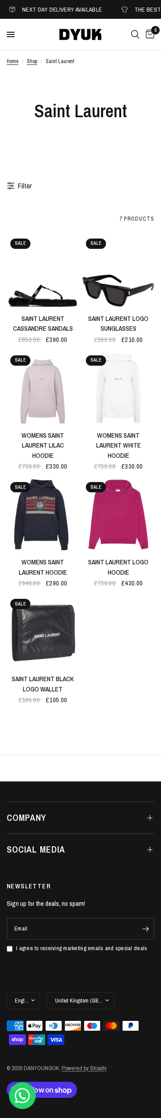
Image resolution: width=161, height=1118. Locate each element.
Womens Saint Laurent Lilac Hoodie (42, 445)
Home (12, 61)
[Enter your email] (145, 928)
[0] (148, 34)
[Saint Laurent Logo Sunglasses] (118, 271)
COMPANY (27, 817)
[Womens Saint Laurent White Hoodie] (118, 388)
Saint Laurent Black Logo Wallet (43, 684)
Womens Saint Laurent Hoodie (43, 567)
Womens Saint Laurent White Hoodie (118, 445)
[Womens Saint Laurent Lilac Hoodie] (43, 388)
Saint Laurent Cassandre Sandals (43, 323)
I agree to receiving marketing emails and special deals (81, 948)
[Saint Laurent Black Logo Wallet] (43, 631)
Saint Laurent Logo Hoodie (118, 567)
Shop (32, 61)
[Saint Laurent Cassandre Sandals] (43, 271)
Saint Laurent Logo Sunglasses (118, 323)
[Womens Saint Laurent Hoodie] (43, 514)
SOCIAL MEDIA (36, 849)
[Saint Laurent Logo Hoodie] (118, 514)
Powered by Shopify (84, 1068)
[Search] (135, 34)
